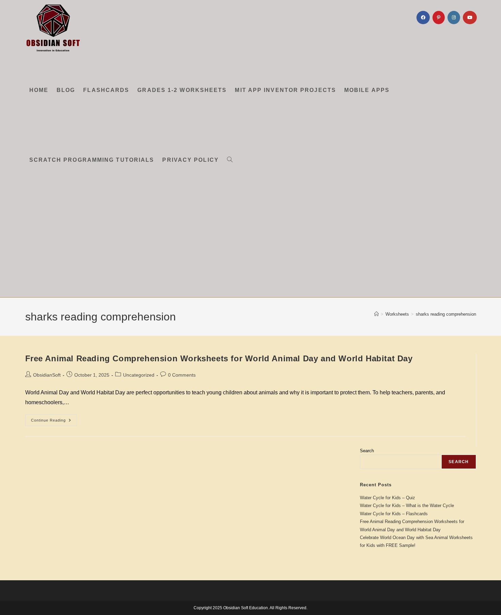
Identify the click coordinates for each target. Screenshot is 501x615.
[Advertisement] (250, 246)
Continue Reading (54, 421)
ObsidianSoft (47, 375)
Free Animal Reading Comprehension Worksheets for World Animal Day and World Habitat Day (219, 358)
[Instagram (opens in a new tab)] (453, 17)
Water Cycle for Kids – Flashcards (394, 513)
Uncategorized (138, 375)
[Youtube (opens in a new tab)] (470, 17)
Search (367, 450)
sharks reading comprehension (446, 314)
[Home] (376, 314)
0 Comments (182, 375)
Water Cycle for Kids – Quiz (387, 497)
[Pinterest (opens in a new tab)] (438, 17)
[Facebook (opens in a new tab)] (423, 17)
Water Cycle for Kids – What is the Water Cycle (407, 505)
